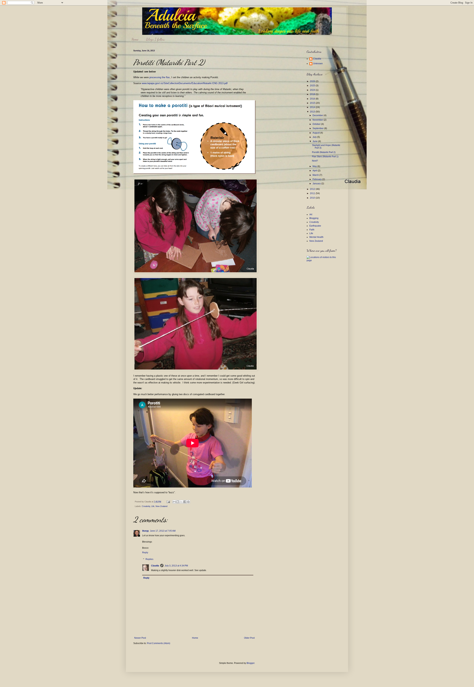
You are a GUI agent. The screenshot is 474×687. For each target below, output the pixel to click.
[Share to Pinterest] (188, 502)
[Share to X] (181, 502)
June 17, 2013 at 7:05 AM (163, 531)
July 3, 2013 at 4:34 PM (176, 565)
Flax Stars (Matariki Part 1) (325, 156)
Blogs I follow (155, 39)
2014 (313, 107)
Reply (145, 552)
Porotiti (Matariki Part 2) (324, 152)
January (317, 183)
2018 (313, 94)
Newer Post (140, 638)
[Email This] (174, 502)
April (315, 170)
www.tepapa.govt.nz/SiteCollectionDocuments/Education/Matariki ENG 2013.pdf (185, 83)
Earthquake (315, 225)
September (318, 128)
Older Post (249, 638)
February (317, 179)
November (318, 120)
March (316, 175)
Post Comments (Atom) (158, 643)
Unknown (318, 63)
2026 (313, 81)
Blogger (250, 663)
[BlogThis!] (178, 502)
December (318, 115)
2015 (313, 103)
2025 (313, 85)
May (315, 166)
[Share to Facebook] (185, 502)
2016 (313, 98)
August (316, 133)
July (315, 137)
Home (134, 39)
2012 (313, 189)
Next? (315, 160)
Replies (149, 559)
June (315, 141)
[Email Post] (168, 501)
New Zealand (161, 506)
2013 (313, 111)
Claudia (155, 565)
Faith (311, 229)
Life (152, 506)
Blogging (313, 218)
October (317, 124)
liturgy (145, 531)
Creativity (146, 506)
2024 (313, 90)
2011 (313, 193)
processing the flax (159, 77)
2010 (313, 198)
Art (310, 214)
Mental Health (316, 237)
